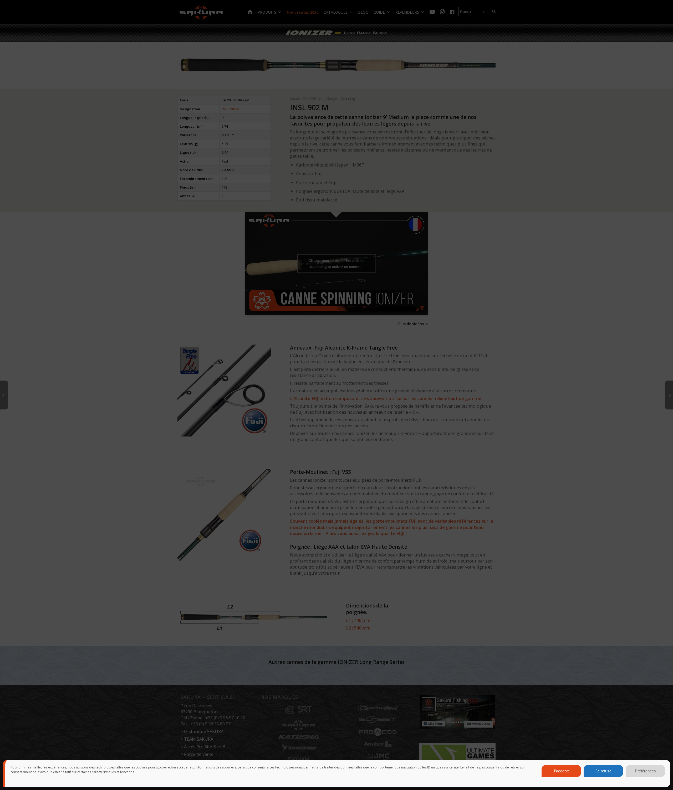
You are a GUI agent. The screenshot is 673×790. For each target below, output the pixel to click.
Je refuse (603, 771)
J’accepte (561, 771)
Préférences (645, 771)
